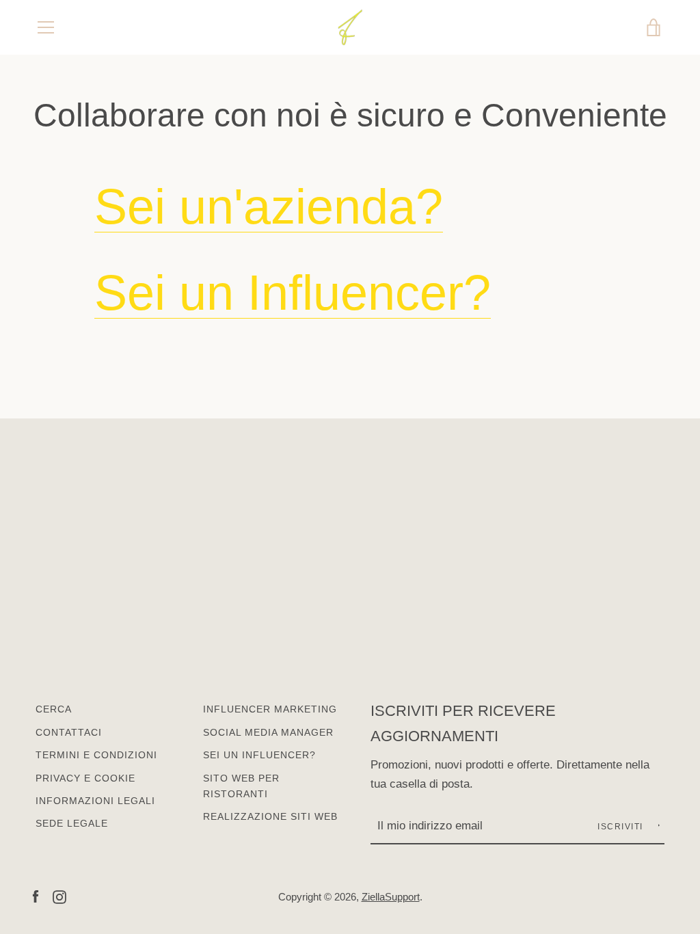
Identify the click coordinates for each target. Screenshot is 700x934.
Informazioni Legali (95, 800)
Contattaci (69, 732)
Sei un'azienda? (268, 206)
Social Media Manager (268, 732)
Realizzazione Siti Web (270, 816)
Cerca (54, 709)
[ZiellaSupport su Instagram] (59, 896)
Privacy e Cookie (85, 778)
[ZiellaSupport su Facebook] (35, 896)
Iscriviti (621, 826)
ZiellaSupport (391, 897)
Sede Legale (72, 823)
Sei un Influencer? (292, 292)
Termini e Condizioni (96, 754)
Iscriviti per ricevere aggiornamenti (463, 723)
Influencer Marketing (270, 709)
